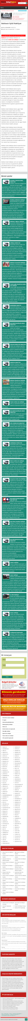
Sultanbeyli (4, 830)
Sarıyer (3, 825)
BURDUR (4, 770)
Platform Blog (8, 994)
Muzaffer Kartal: (5, 925)
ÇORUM (4, 773)
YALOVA (16, 839)
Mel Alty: (3, 947)
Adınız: (4, 659)
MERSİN (16, 813)
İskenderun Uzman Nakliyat (8, 717)
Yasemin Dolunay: (5, 918)
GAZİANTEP (4, 784)
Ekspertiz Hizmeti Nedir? (7, 909)
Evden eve (4, 726)
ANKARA (16, 752)
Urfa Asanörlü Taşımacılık (7, 737)
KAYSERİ (16, 800)
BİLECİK (4, 766)
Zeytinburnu (17, 841)
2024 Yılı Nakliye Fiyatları (19, 998)
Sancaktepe (4, 823)
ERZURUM (17, 779)
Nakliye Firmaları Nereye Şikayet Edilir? (10, 1008)
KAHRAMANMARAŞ (6, 795)
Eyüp (3, 782)
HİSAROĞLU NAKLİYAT (6, 731)
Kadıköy (16, 793)
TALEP (16, 830)
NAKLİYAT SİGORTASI (5, 1014)
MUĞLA (4, 814)
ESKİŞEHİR (17, 780)
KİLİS (3, 802)
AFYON (16, 748)
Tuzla (3, 836)
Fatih (16, 782)
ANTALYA (4, 754)
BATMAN (16, 761)
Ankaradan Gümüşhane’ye (8, 722)
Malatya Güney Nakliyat (7, 724)
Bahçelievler (4, 757)
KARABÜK (17, 795)
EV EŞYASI (4, 720)
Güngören (4, 788)
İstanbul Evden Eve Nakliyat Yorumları (10, 1007)
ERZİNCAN (4, 779)
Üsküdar (16, 837)
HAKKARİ (16, 788)
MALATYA (17, 809)
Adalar (3, 747)
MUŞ (16, 814)
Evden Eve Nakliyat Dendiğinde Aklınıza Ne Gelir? (12, 1003)
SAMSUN (16, 821)
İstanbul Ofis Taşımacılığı (20, 907)
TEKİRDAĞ (4, 832)
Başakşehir (4, 761)
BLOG (11, 1013)
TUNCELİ (16, 834)
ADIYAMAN (4, 748)
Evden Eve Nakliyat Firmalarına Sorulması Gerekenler (13, 1002)
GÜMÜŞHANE (17, 786)
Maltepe (4, 811)
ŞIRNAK (16, 827)
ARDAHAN (17, 754)
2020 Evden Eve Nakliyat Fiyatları (9, 1006)
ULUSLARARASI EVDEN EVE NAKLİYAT (8, 1015)
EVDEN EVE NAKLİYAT (14, 1014)
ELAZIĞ (16, 777)
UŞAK (3, 837)
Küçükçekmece (5, 807)
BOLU (16, 768)
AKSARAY (17, 750)
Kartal (3, 798)
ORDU (3, 818)
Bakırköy (16, 757)
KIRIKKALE (17, 802)
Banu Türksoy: (4, 933)
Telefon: (4, 665)
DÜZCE (16, 775)
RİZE (16, 820)
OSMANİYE (17, 818)
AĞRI (3, 750)
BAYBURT (4, 763)
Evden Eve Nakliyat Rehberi (7, 998)
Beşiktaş (4, 764)
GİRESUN (4, 786)
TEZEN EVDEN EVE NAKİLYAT (7, 735)
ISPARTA (4, 791)
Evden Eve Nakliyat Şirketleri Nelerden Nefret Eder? (12, 1001)
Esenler (3, 780)
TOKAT (16, 832)
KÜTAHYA (4, 809)
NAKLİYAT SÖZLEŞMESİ (17, 1013)
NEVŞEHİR (4, 816)
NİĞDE (16, 816)
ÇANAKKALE (4, 772)
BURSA (16, 770)
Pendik (3, 820)
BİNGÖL (16, 766)
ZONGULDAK (5, 843)
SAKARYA (4, 821)
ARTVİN (3, 756)
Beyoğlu (16, 764)
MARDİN (4, 813)
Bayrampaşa (17, 763)
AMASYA (4, 752)
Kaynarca (4, 800)
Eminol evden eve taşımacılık (8, 728)
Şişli (3, 829)
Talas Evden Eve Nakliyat (7, 999)
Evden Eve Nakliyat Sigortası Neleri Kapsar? (11, 1005)
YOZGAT (4, 841)
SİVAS (16, 829)
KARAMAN (4, 796)
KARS (16, 796)
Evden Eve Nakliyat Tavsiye (20, 906)
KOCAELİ (4, 805)
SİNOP (3, 827)
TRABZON (4, 834)
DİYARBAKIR (4, 775)
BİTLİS (3, 768)
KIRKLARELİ (4, 804)
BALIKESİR (7, 27)
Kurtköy (16, 807)
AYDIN (16, 756)
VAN (3, 839)
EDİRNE (3, 777)
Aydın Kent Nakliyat (6, 733)
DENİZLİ (16, 773)
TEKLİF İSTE (6, 1013)
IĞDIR (16, 789)
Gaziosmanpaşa (18, 784)
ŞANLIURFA (17, 823)
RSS (2, 1013)
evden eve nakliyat (13, 39)
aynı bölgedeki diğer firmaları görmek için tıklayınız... (13, 35)
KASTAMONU (17, 798)
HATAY (3, 789)
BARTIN (16, 759)
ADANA (16, 747)
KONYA (16, 805)
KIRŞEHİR (17, 804)
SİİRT (16, 825)
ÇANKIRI (16, 772)
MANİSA (16, 811)
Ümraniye (17, 836)
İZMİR (3, 793)
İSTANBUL (17, 791)
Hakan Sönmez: (4, 940)
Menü (2, 7)
